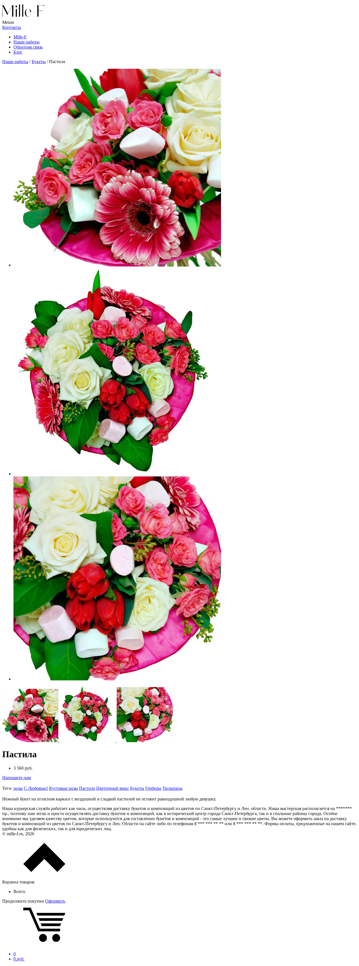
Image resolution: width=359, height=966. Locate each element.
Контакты (11, 27)
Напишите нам (16, 777)
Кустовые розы (63, 788)
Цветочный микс (112, 788)
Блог (17, 52)
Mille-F (20, 37)
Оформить (55, 901)
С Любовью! (36, 788)
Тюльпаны (172, 788)
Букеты (137, 788)
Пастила (87, 788)
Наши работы (26, 42)
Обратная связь (28, 47)
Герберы (153, 788)
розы (18, 788)
